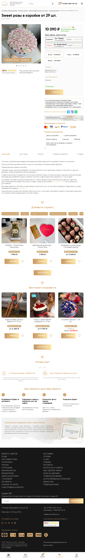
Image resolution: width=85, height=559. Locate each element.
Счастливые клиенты (12, 487)
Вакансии (48, 482)
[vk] (9, 523)
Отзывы (47, 462)
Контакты (48, 465)
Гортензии (7, 468)
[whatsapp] (2, 523)
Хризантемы (8, 473)
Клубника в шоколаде (10, 214)
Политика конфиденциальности (55, 542)
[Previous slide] (40, 368)
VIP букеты (7, 482)
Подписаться (76, 501)
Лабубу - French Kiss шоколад (14, 246)
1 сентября (7, 479)
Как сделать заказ (52, 470)
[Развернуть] (45, 148)
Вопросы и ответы (53, 468)
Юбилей (77, 139)
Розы (4, 456)
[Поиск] (53, 3)
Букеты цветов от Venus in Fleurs (38, 10)
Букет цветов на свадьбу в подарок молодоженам (59, 144)
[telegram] (12, 523)
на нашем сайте (58, 182)
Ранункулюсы (9, 470)
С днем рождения (70, 135)
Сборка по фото (10, 484)
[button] (16, 65)
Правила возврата (52, 476)
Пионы (5, 465)
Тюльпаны (7, 462)
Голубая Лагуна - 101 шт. (70, 320)
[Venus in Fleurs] (5, 5)
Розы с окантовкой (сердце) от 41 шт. (42, 320)
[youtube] (5, 523)
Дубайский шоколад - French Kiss (42, 246)
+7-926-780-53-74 (58, 510)
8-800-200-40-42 (54, 508)
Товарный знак (51, 484)
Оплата (47, 456)
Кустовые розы (9, 459)
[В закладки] (38, 27)
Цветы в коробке (54, 10)
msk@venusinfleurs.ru (51, 514)
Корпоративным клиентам (56, 479)
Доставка (21, 188)
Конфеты (25, 214)
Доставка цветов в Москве (9, 10)
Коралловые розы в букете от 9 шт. (14, 320)
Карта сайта (48, 545)
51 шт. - (73, 55)
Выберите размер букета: (54, 50)
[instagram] (15, 523)
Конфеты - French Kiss (39, 214)
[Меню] (81, 3)
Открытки (73, 214)
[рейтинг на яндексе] (9, 72)
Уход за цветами (51, 473)
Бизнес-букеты (51, 139)
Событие (65, 139)
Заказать (55, 92)
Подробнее (77, 39)
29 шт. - (54, 55)
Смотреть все (42, 272)
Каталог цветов (23, 10)
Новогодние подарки (58, 214)
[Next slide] (45, 368)
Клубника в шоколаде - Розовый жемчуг (71, 246)
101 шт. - (54, 61)
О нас (46, 459)
